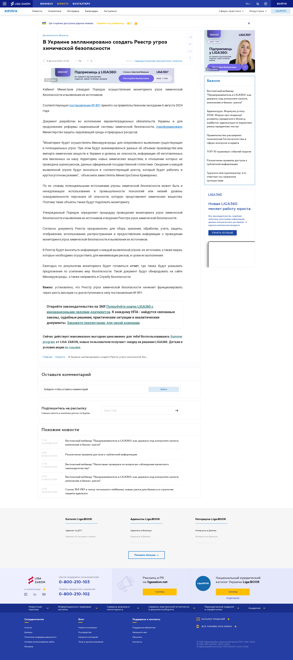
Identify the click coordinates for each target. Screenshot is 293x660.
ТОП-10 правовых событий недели (229, 151)
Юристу (63, 3)
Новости (37, 11)
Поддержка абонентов (143, 627)
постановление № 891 (85, 105)
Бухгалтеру (81, 3)
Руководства (84, 632)
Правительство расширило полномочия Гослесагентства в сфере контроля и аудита (226, 139)
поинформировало (169, 126)
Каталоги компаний (88, 637)
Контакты (137, 642)
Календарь (91, 11)
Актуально (110, 11)
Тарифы (159, 592)
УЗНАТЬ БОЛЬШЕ (222, 232)
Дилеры (28, 632)
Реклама (28, 646)
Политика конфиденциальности (40, 637)
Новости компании (87, 627)
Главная (47, 357)
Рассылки (137, 637)
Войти (164, 389)
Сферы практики (230, 11)
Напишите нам (139, 632)
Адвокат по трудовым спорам (80, 536)
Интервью (73, 11)
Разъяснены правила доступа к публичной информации (101, 454)
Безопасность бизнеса (55, 35)
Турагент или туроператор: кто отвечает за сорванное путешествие (226, 176)
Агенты (28, 627)
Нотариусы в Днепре (205, 530)
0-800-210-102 (74, 594)
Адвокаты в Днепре (140, 536)
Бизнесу (46, 3)
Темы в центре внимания (90, 642)
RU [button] (247, 3)
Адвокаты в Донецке (141, 543)
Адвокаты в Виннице (141, 530)
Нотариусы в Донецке (206, 536)
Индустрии (256, 11)
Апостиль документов (76, 543)
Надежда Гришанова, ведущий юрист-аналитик (158, 61)
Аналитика (54, 11)
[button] (5, 4)
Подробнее (233, 598)
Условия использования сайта (39, 642)
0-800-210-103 (74, 582)
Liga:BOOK (280, 11)
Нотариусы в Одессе (205, 543)
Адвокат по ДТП (73, 530)
